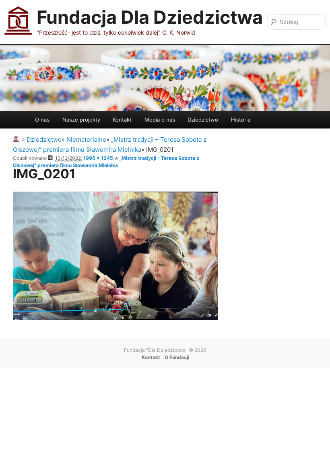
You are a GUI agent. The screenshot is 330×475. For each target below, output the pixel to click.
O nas (42, 119)
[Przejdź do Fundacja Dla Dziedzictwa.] (17, 139)
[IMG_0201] (115, 318)
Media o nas (159, 119)
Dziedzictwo (203, 119)
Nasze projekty (81, 119)
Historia (240, 119)
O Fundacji (177, 357)
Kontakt (122, 119)
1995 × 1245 (98, 158)
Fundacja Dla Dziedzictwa (150, 17)
